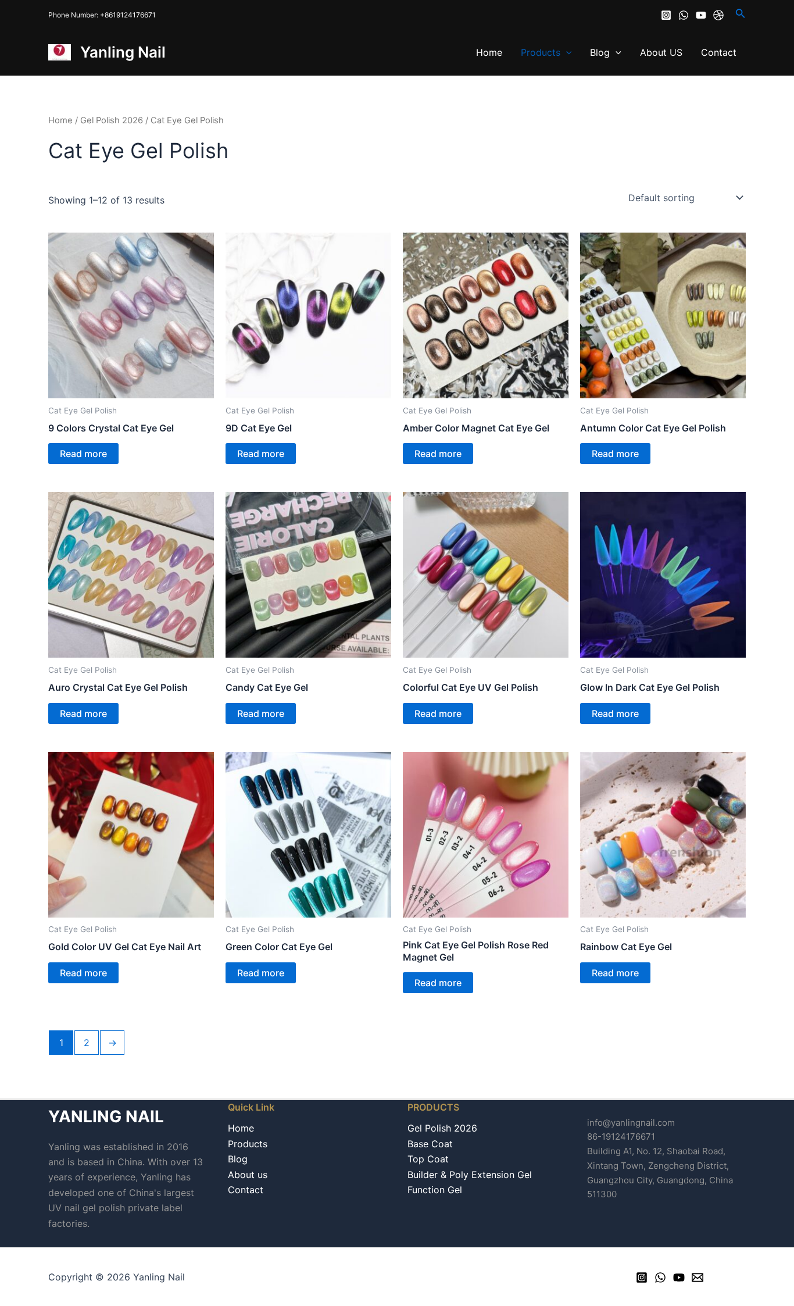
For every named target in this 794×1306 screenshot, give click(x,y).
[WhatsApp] (660, 1277)
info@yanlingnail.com (631, 1122)
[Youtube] (701, 15)
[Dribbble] (718, 15)
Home (489, 52)
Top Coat (428, 1159)
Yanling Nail (123, 52)
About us (247, 1174)
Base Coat (430, 1144)
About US (661, 52)
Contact (718, 52)
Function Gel (434, 1190)
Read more (83, 453)
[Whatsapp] (683, 15)
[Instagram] (666, 15)
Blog (600, 52)
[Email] (697, 1277)
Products (540, 52)
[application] (566, 52)
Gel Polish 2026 (111, 120)
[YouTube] (679, 1277)
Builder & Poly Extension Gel (469, 1174)
